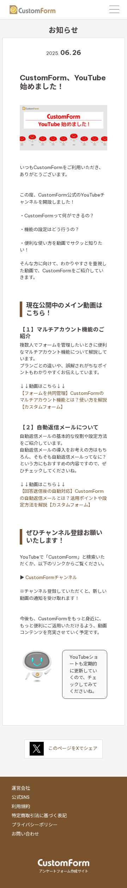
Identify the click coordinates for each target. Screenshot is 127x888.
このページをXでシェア (72, 748)
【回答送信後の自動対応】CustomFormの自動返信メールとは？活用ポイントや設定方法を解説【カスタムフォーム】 (63, 498)
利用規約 (21, 806)
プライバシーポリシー (35, 824)
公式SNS (21, 797)
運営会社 (21, 788)
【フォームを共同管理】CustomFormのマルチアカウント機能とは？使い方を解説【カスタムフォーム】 (63, 400)
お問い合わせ (25, 834)
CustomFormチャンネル (51, 577)
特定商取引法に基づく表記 (39, 815)
